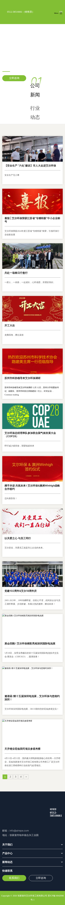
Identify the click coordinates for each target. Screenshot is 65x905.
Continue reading (12, 395)
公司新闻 (35, 90)
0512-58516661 (14, 12)
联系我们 (14, 878)
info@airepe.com (19, 830)
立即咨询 (14, 78)
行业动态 (35, 112)
